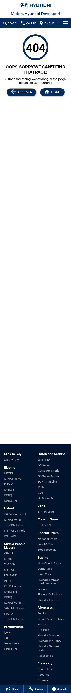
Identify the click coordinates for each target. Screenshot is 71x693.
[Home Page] (35, 5)
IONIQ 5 (9, 489)
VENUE (8, 553)
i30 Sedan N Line (48, 476)
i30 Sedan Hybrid (15, 514)
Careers (43, 680)
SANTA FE (10, 569)
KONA (8, 559)
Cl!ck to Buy (11, 459)
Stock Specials (47, 549)
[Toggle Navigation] (65, 23)
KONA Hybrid (12, 519)
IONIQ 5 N (10, 500)
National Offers (47, 538)
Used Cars (44, 574)
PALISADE (10, 536)
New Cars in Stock (49, 563)
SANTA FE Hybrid (14, 530)
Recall (42, 624)
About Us (43, 674)
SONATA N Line (47, 481)
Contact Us (45, 669)
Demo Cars (45, 568)
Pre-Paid (43, 629)
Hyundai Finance (48, 600)
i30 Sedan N (12, 643)
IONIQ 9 (9, 495)
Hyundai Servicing (49, 635)
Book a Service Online (51, 619)
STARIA (8, 613)
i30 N (7, 638)
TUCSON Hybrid (14, 525)
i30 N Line (44, 459)
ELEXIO (8, 484)
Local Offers (45, 544)
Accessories (45, 655)
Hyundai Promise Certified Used (48, 581)
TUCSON (9, 564)
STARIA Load (46, 511)
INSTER (8, 473)
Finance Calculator (50, 594)
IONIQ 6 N (44, 525)
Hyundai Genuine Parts (48, 648)
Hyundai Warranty (49, 640)
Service (42, 613)
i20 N (7, 632)
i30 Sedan (44, 465)
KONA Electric (13, 478)
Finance (43, 589)
